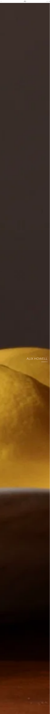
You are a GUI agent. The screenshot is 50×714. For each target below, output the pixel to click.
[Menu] (1, 1)
